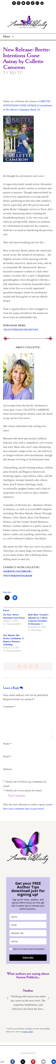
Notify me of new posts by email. (24, 790)
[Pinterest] (33, 1061)
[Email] (43, 1061)
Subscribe (28, 957)
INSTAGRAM (24, 575)
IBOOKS (33, 329)
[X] (23, 1061)
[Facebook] (12, 1061)
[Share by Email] (36, 666)
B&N (18, 329)
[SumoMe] (53, 1061)
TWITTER (9, 575)
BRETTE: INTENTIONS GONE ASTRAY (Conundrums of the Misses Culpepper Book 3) (27, 105)
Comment (9, 706)
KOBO (24, 329)
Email (7, 756)
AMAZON (8, 329)
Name (7, 743)
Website (7, 769)
